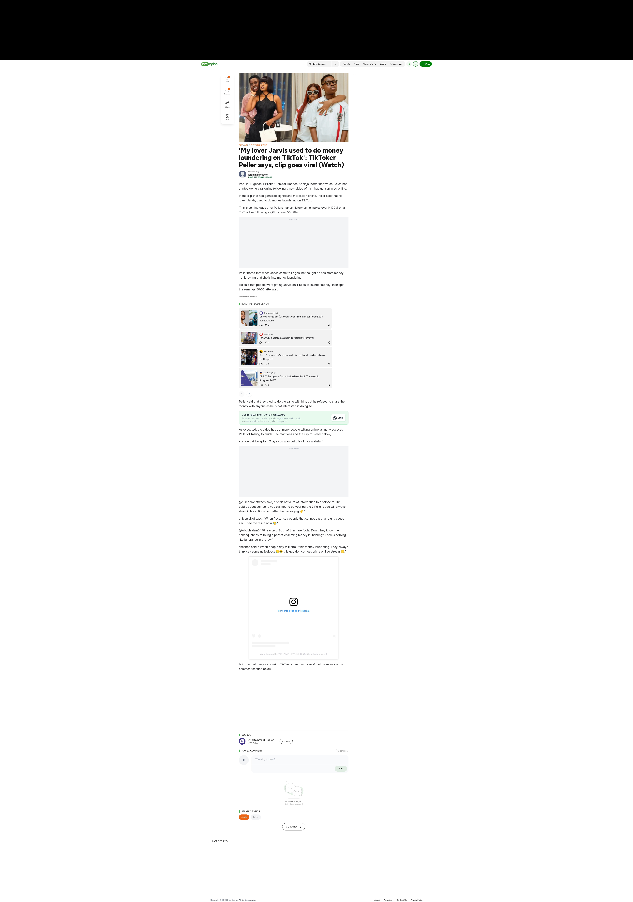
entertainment (259, 145)
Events (383, 64)
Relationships (396, 64)
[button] (227, 80)
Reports (346, 64)
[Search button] (409, 64)
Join (341, 418)
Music (356, 64)
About (377, 900)
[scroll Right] (249, 394)
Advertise (388, 900)
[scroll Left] (241, 394)
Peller (255, 817)
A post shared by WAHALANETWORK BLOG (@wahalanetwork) (293, 654)
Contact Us (401, 900)
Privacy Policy (417, 900)
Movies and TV (369, 64)
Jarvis (244, 817)
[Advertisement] (316, 26)
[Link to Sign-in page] (415, 64)
